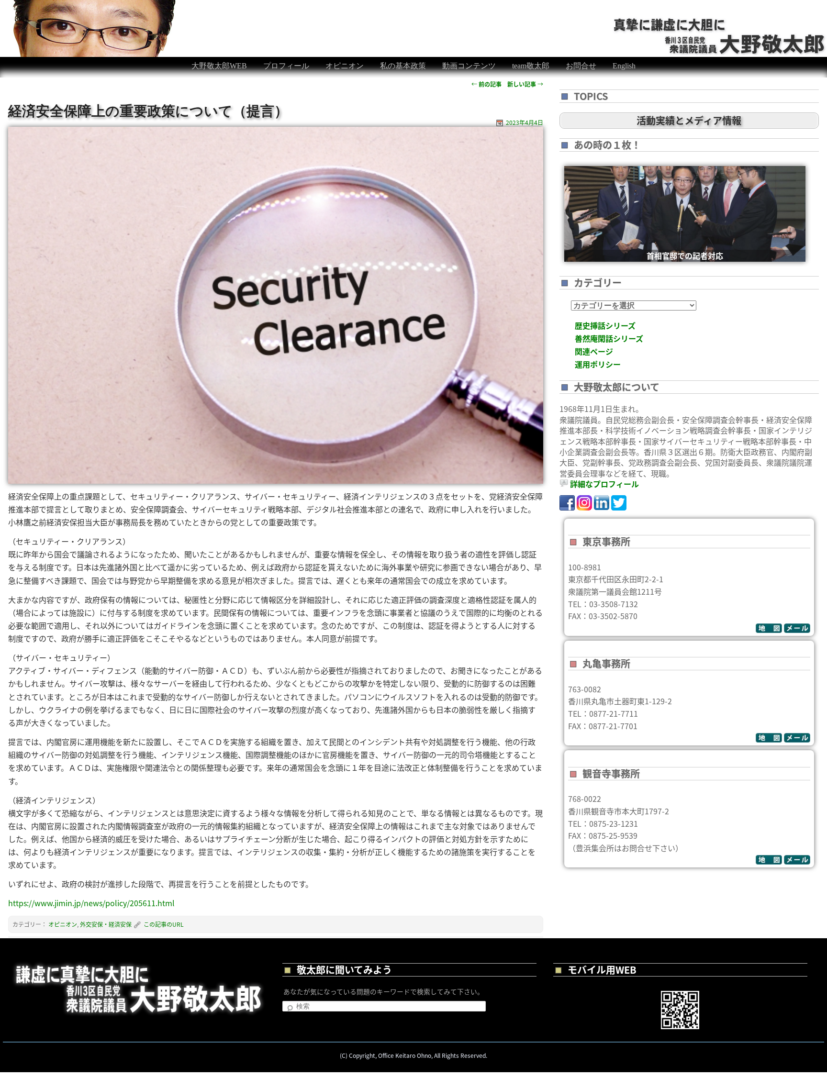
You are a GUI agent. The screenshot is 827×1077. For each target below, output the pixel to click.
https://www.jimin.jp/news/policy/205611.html (91, 903)
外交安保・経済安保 (106, 924)
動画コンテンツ (469, 66)
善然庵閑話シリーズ (609, 338)
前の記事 (486, 84)
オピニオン (344, 66)
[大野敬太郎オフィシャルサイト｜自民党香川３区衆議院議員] (720, 23)
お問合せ (581, 66)
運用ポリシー (598, 364)
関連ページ (594, 351)
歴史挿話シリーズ (605, 325)
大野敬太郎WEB (219, 66)
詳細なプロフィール (604, 483)
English (624, 66)
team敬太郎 (530, 66)
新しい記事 (525, 84)
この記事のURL (164, 924)
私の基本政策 (403, 66)
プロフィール (286, 66)
